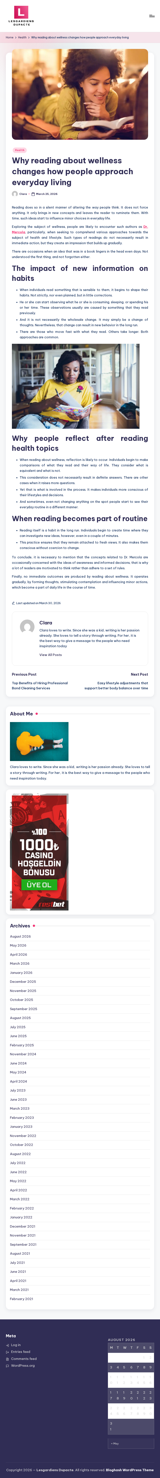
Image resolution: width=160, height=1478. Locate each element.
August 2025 (20, 1018)
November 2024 (23, 1054)
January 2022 (21, 1217)
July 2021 (17, 1263)
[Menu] (151, 16)
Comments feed (24, 1359)
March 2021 (19, 1290)
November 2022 (23, 1136)
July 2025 (18, 1027)
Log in (16, 1345)
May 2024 (18, 1072)
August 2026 (20, 936)
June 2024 (18, 1063)
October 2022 (21, 1145)
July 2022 (18, 1163)
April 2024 (18, 1081)
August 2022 (20, 1154)
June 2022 (18, 1172)
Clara (45, 623)
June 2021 (18, 1271)
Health (19, 150)
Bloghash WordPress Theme (130, 1470)
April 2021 (18, 1281)
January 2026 (21, 973)
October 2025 (21, 1000)
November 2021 (23, 1235)
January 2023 (21, 1126)
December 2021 (22, 1226)
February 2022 (22, 1208)
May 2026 (18, 945)
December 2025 (23, 981)
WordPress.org (23, 1365)
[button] (50, 655)
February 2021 (21, 1299)
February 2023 (22, 1118)
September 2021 (23, 1244)
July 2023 (18, 1090)
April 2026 (18, 954)
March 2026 (19, 963)
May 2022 (18, 1181)
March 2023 (19, 1108)
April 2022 (18, 1190)
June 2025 (18, 1036)
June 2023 (18, 1099)
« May (115, 1443)
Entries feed (20, 1352)
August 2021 (20, 1253)
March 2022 (19, 1199)
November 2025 (23, 991)
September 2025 (23, 1009)
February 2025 (22, 1045)
